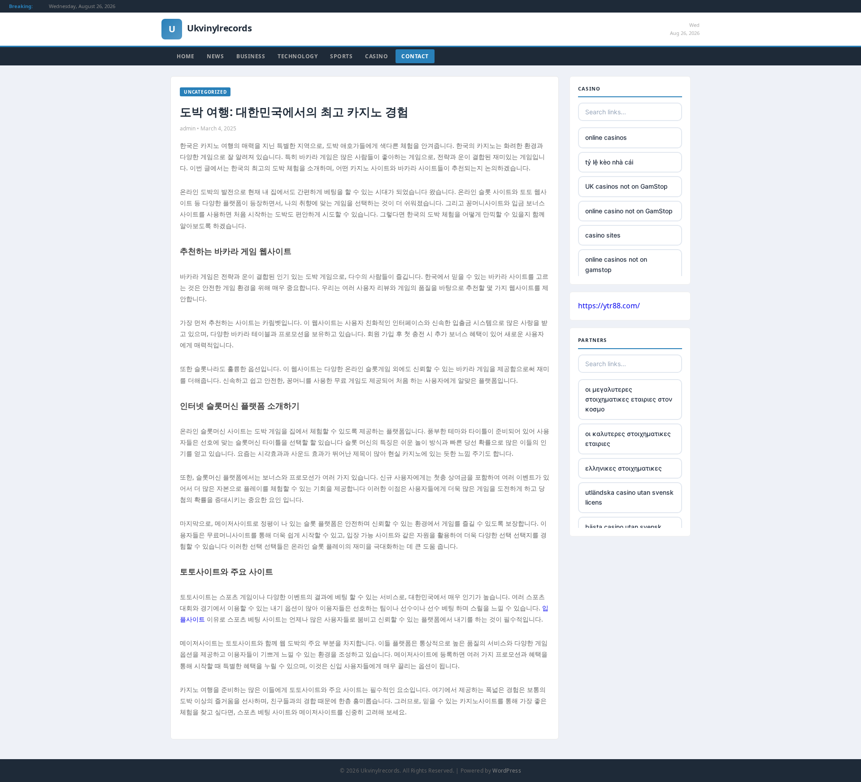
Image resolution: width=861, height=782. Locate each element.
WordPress (506, 770)
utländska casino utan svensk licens (629, 497)
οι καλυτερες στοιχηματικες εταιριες (628, 438)
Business (250, 56)
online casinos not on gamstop (616, 264)
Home (185, 56)
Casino (376, 56)
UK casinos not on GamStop (626, 186)
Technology (297, 56)
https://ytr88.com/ (609, 306)
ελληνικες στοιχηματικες (623, 468)
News (215, 56)
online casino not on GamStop (629, 211)
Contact (415, 56)
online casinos (606, 137)
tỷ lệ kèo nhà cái (609, 162)
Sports (341, 56)
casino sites (603, 235)
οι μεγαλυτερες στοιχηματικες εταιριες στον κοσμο (628, 399)
